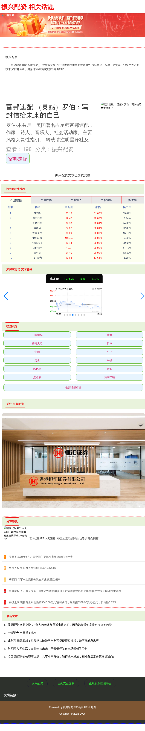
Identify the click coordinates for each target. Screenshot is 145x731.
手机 (109, 360)
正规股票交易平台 (100, 683)
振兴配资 (37, 683)
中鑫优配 (37, 335)
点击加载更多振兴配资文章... (72, 175)
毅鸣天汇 (37, 343)
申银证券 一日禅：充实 (22, 632)
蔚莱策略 (109, 377)
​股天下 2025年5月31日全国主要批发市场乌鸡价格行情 (40, 556)
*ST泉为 (37, 257)
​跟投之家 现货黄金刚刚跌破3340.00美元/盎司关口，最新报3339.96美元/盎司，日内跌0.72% (62, 602)
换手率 (132, 200)
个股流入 (76, 200)
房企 (37, 360)
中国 (37, 351)
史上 (109, 351)
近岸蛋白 (37, 233)
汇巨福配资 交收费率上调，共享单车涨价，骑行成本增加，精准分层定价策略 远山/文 (61, 656)
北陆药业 (37, 242)
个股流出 (106, 200)
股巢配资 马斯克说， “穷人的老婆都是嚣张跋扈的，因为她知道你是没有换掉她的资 (60, 625)
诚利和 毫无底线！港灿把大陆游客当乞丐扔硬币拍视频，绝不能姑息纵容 (53, 640)
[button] (6, 296)
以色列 (37, 368)
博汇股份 (37, 218)
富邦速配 (17, 158)
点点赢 (37, 377)
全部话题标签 (73, 387)
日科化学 (37, 247)
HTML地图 (90, 707)
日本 (109, 343)
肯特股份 (37, 223)
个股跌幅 (46, 200)
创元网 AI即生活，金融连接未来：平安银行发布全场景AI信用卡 (47, 648)
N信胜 (37, 213)
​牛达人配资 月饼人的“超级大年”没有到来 (32, 568)
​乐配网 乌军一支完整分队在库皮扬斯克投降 (34, 579)
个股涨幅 (16, 200)
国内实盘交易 (65, 683)
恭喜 (109, 335)
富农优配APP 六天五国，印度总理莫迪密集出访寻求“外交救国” (64, 538)
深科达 (37, 252)
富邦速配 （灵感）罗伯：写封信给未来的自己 (47, 110)
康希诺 (37, 228)
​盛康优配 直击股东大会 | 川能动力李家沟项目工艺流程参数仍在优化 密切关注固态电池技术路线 (65, 591)
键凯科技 (37, 238)
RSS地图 (78, 707)
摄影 (109, 368)
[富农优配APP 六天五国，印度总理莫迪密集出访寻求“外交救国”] (16, 538)
